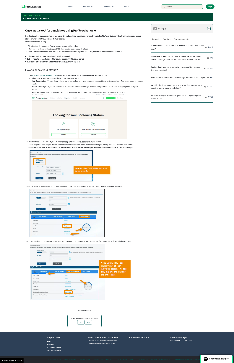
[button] (209, 28)
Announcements (54, 347)
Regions (50, 344)
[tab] (155, 39)
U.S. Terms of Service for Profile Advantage (61, 359)
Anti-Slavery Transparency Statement (188, 359)
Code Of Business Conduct (124, 359)
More (125, 7)
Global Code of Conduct (102, 359)
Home (70, 7)
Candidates (107, 7)
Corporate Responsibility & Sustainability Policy (154, 359)
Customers (86, 7)
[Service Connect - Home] (31, 6)
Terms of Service (54, 350)
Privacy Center (85, 359)
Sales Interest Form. (106, 343)
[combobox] (184, 7)
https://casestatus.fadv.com (44, 75)
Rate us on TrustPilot (139, 337)
